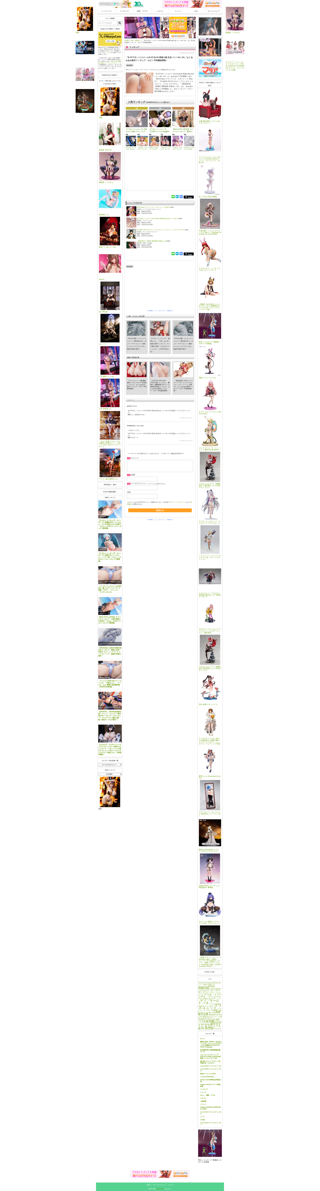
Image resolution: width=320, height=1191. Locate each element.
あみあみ (130, 65)
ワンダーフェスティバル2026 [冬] (106, 581)
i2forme (215, 983)
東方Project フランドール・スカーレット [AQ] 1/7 (153, 207)
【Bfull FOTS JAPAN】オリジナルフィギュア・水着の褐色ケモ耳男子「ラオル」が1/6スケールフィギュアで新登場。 (110, 620)
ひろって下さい (210, 993)
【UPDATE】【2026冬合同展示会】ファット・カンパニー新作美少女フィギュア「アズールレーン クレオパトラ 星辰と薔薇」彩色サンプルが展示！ (109, 715)
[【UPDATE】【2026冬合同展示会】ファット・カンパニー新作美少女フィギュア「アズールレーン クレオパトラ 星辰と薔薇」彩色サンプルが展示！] (110, 701)
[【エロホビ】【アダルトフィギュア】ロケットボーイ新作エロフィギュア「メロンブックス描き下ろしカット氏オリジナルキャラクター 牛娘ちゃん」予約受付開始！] (110, 733)
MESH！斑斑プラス (209, 984)
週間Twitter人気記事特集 (104, 677)
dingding (209, 983)
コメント (135, 458)
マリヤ (219, 1008)
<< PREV (150, 311)
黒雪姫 (209, 1028)
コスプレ (160, 11)
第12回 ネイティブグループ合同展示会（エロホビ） (210, 1062)
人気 (196, 11)
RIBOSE (204, 988)
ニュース (203, 1092)
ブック (202, 1117)
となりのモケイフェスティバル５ (210, 1113)
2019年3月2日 (202, 983)
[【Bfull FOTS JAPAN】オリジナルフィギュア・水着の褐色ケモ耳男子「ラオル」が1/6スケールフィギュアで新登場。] (110, 606)
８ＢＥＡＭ (217, 1028)
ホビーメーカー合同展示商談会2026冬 (107, 707)
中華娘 (215, 1010)
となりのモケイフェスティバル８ (210, 1070)
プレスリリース (102, 516)
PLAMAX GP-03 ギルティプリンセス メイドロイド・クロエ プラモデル (161, 230)
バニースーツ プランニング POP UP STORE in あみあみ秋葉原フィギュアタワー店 (210, 1056)
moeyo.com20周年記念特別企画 (210, 1080)
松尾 (204, 1016)
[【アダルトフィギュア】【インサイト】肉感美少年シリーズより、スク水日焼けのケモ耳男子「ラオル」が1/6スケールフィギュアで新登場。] (110, 509)
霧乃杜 (201, 1028)
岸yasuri (212, 1014)
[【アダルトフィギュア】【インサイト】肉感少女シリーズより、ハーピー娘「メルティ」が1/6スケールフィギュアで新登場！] (110, 542)
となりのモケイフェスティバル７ (210, 1123)
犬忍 (204, 1022)
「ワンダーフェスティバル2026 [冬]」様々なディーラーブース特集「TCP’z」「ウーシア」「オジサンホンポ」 (109, 589)
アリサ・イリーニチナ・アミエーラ (210, 995)
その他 (202, 1120)
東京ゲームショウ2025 (208, 1074)
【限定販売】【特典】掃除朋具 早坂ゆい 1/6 (152, 241)
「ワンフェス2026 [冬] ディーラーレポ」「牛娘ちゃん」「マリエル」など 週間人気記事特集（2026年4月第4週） (110, 684)
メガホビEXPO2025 (207, 1077)
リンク (171, 1185)
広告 (148, 1185)
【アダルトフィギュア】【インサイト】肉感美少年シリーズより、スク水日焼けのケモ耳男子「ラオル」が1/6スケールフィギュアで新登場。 (110, 524)
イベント (178, 11)
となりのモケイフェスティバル (210, 1066)
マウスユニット (210, 1006)
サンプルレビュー (103, 741)
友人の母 (212, 1012)
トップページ (106, 11)
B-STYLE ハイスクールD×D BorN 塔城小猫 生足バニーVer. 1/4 (158, 218)
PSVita (211, 986)
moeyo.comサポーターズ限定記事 (210, 1085)
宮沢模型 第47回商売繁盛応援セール (210, 1051)
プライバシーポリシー (177, 502)
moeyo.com (160, 1189)
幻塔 (217, 1014)
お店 (199, 991)
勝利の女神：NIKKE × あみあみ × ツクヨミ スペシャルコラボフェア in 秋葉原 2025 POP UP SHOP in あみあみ (211, 1044)
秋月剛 (210, 1021)
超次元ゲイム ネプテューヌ (209, 1024)
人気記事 (203, 1101)
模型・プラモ (142, 11)
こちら (108, 52)
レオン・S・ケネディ (205, 1010)
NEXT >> (170, 311)
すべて (202, 1039)
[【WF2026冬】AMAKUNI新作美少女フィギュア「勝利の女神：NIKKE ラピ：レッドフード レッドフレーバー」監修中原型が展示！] (110, 637)
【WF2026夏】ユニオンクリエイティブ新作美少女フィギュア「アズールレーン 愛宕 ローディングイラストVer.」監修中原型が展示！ (183, 344)
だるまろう (206, 991)
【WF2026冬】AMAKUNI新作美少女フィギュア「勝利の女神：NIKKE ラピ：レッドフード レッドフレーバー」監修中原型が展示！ (110, 652)
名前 (133, 475)
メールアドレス (138, 483)
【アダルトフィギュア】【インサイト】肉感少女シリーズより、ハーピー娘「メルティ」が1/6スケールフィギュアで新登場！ (109, 557)
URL (129, 492)
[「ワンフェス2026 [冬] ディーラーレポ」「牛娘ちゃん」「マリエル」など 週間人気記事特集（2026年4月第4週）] (110, 670)
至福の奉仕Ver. (205, 1024)
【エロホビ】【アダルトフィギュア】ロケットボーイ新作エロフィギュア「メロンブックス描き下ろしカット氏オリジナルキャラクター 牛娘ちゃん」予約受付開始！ (110, 749)
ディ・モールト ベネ (208, 1002)
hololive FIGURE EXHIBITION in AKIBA (210, 1108)
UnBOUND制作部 (215, 989)
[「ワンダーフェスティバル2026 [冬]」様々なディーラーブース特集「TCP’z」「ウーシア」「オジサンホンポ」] (110, 575)
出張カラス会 (204, 1012)
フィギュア (124, 11)
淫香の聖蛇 (211, 1020)
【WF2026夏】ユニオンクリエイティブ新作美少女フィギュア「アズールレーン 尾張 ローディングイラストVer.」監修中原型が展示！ (136, 344)
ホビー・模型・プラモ (207, 1095)
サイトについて (214, 11)
